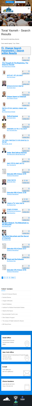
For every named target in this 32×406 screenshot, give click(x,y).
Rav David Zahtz (11, 118)
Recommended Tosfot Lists (10, 314)
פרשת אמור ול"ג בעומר (15, 203)
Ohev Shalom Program (8, 317)
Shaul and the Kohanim (15, 259)
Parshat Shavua (6, 297)
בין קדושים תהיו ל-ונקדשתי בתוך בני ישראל (15, 141)
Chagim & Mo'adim (7, 301)
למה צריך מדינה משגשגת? (17, 129)
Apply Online (9, 2)
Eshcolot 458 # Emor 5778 (16, 193)
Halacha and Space (7, 311)
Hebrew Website (20, 2)
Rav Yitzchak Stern (12, 130)
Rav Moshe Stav (11, 205)
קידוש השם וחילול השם (15, 163)
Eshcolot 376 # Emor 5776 (16, 270)
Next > (13, 277)
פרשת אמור (11, 180)
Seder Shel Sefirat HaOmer (17, 153)
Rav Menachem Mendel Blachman (16, 154)
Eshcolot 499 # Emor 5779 (16, 174)
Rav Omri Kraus (11, 77)
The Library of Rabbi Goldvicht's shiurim (13, 321)
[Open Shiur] (28, 58)
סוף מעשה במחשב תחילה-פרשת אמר (14, 109)
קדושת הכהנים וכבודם (15, 86)
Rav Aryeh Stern (11, 88)
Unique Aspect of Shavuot (16, 97)
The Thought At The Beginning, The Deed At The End (15, 64)
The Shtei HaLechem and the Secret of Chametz (15, 237)
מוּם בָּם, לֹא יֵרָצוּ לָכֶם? (15, 75)
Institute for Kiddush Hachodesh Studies (13, 307)
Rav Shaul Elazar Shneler (8, 66)
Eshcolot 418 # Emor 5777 (16, 249)
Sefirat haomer (12, 116)
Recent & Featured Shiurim (9, 294)
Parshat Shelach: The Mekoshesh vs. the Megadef (15, 224)
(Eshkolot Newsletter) (13, 175)
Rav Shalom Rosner (12, 98)
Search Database (7, 304)
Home (15, 18)
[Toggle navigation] (29, 8)
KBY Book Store (6, 324)
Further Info (26, 60)
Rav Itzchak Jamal (7, 144)
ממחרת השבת (12, 209)
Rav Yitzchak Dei (11, 165)
